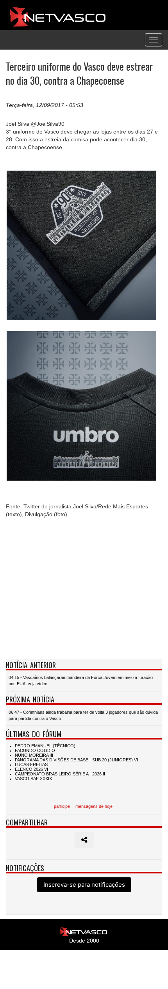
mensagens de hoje (94, 806)
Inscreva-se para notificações (84, 884)
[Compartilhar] (84, 840)
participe (62, 806)
